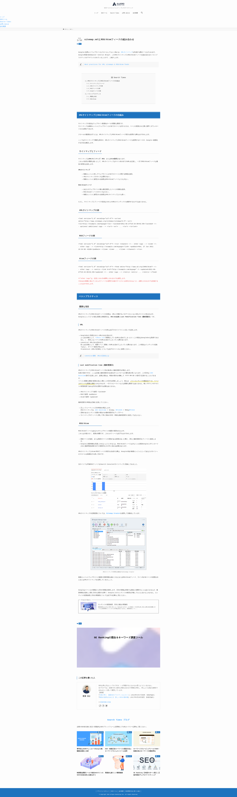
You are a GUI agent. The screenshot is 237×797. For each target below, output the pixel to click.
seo (80, 43)
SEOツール (114, 791)
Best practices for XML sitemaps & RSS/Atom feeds (107, 64)
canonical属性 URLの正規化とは (97, 356)
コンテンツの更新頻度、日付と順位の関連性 (113, 604)
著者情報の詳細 (105, 702)
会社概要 (121, 791)
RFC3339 (119, 410)
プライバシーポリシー (103, 791)
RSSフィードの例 (95, 88)
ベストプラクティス (94, 94)
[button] (141, 13)
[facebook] (103, 706)
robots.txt (100, 338)
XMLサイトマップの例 (96, 86)
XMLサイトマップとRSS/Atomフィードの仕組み (103, 81)
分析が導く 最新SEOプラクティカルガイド (114, 695)
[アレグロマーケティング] (118, 4)
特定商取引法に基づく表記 (132, 791)
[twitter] (106, 706)
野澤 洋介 (86, 696)
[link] (100, 706)
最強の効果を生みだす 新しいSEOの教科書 (113, 697)
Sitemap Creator (113, 513)
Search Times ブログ (118, 720)
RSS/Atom (93, 99)
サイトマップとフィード (97, 83)
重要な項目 (93, 96)
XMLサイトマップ (127, 52)
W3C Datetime (100, 410)
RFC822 (132, 410)
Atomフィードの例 (95, 91)
